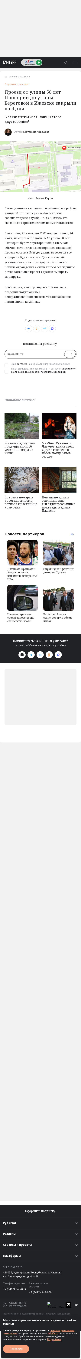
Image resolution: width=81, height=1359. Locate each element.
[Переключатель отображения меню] (75, 62)
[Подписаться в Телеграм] (31, 654)
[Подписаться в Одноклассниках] (49, 654)
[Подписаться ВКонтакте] (40, 654)
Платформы (12, 1256)
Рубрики (9, 1223)
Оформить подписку (40, 1211)
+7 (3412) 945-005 (14, 1289)
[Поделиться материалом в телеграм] (44, 328)
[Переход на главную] (8, 62)
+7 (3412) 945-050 (40, 1292)
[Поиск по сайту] (66, 62)
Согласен (16, 1349)
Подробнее (54, 1339)
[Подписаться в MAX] (58, 654)
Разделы (9, 1234)
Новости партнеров (24, 534)
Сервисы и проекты (17, 1245)
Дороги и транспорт (17, 84)
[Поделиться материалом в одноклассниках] (36, 328)
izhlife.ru (53, 1333)
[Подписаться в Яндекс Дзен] (22, 654)
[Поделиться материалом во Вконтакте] (28, 328)
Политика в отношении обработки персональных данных (36, 1314)
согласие (22, 364)
